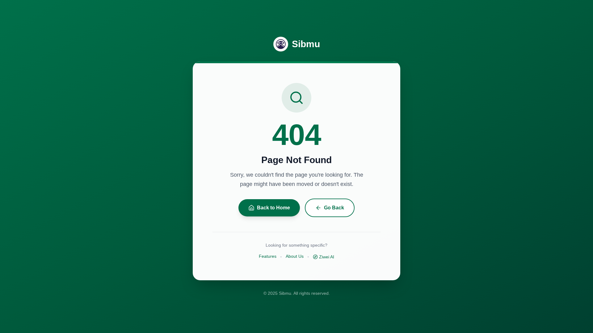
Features (267, 256)
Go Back (334, 207)
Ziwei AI (326, 256)
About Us (295, 256)
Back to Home (273, 207)
